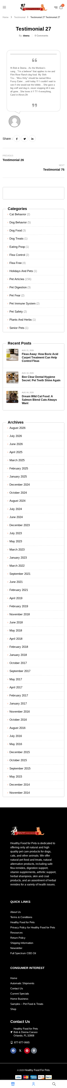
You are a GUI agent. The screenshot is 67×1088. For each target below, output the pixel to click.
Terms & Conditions (21, 917)
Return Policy (17, 937)
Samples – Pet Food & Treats (26, 1003)
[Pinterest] (27, 1051)
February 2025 (18, 468)
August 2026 (17, 428)
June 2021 (16, 582)
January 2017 (18, 703)
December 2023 (19, 525)
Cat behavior (17, 214)
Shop (13, 1009)
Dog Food (15, 230)
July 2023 (15, 533)
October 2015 (18, 760)
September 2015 (19, 768)
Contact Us (16, 988)
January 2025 (18, 476)
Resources (16, 932)
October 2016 (18, 719)
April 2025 (15, 452)
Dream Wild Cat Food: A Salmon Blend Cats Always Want (39, 400)
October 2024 (18, 492)
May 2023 (15, 541)
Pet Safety (16, 311)
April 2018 (15, 638)
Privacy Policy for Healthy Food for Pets (32, 927)
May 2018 (15, 630)
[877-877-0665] (11, 1042)
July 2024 (15, 509)
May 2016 (15, 744)
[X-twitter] (20, 1051)
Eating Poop (17, 246)
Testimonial (19, 17)
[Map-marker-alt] (34, 1051)
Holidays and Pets (21, 271)
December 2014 (19, 784)
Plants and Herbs (20, 319)
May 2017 (15, 679)
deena (26, 35)
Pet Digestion (18, 287)
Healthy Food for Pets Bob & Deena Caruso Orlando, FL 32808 (26, 1032)
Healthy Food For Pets (37, 1070)
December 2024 (19, 484)
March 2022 (17, 565)
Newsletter (16, 948)
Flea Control (17, 255)
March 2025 (17, 460)
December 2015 (19, 752)
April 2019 (15, 598)
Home (5, 17)
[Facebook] (16, 138)
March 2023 (17, 549)
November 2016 (19, 711)
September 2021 (19, 573)
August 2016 (17, 728)
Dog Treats (16, 238)
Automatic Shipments (22, 983)
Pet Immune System (22, 303)
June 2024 (16, 517)
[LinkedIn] (32, 138)
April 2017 (15, 687)
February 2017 (18, 695)
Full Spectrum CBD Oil (23, 953)
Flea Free (15, 263)
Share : (8, 138)
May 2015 (15, 776)
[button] (61, 7)
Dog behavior (18, 222)
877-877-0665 (22, 1042)
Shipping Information (21, 942)
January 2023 (18, 557)
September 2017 (19, 671)
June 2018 (16, 622)
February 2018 (18, 646)
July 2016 (15, 736)
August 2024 (17, 500)
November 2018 (19, 614)
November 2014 (19, 792)
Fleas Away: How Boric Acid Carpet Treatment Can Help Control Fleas (40, 357)
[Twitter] (24, 138)
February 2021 (18, 590)
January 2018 (18, 655)
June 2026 (16, 444)
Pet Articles (16, 279)
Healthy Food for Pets (22, 922)
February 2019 (18, 606)
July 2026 (15, 436)
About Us (15, 912)
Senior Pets (16, 328)
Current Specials (19, 993)
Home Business (19, 998)
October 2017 (18, 663)
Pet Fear (14, 295)
